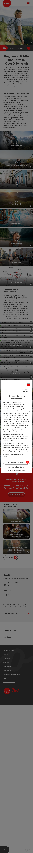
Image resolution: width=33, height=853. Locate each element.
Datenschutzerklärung (23, 389)
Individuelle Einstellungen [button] (16, 467)
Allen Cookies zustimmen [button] (15, 462)
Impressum (26, 391)
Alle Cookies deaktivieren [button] (16, 471)
